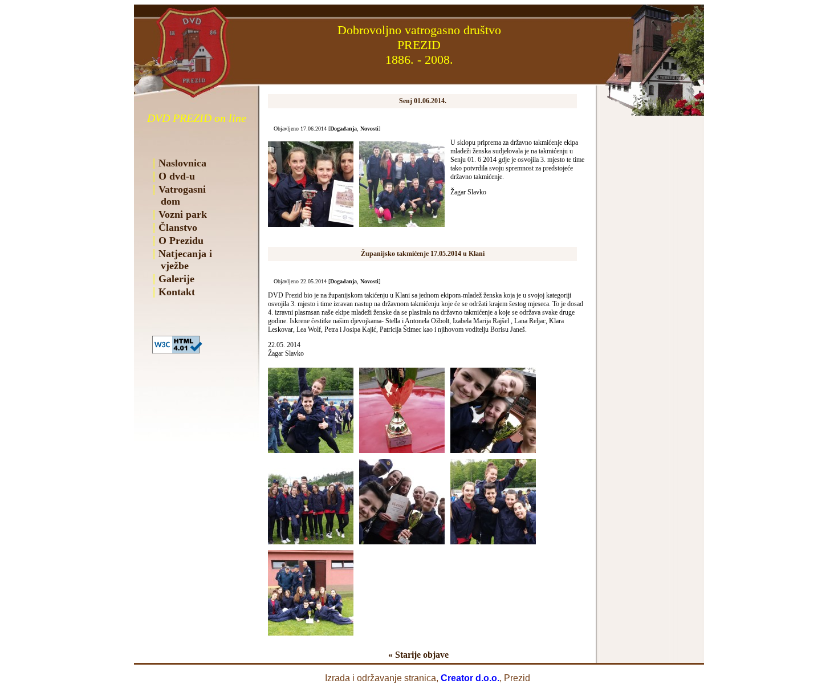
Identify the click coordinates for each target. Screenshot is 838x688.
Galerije (176, 278)
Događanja (343, 128)
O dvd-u (176, 176)
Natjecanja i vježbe (182, 259)
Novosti (369, 128)
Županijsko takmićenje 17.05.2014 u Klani (423, 254)
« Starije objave (418, 654)
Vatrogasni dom (179, 195)
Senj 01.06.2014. (422, 101)
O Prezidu (181, 240)
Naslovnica (182, 163)
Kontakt (176, 292)
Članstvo (177, 227)
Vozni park (182, 214)
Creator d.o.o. (470, 678)
